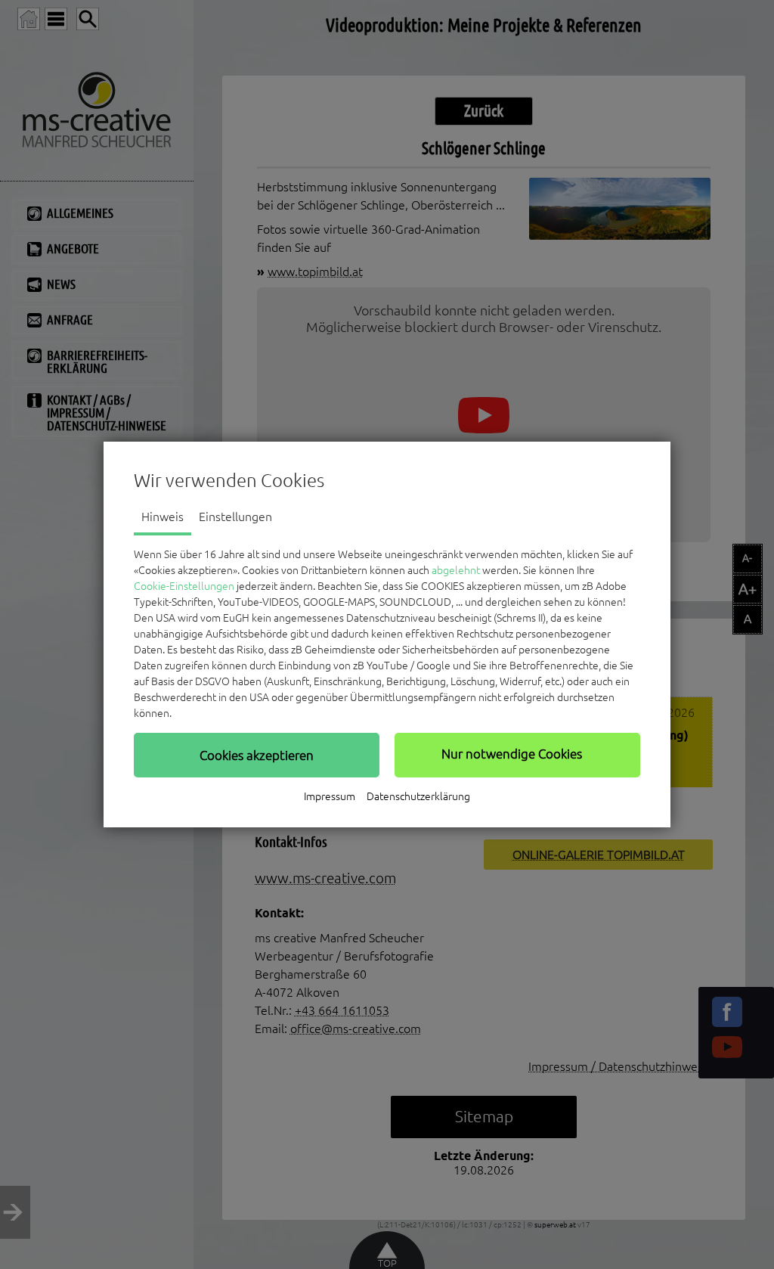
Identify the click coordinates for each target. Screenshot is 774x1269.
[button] (256, 755)
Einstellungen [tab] (235, 516)
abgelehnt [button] (456, 570)
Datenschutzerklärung (418, 796)
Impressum (329, 796)
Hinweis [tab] (162, 516)
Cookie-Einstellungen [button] (184, 586)
